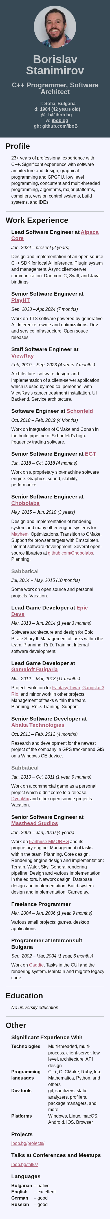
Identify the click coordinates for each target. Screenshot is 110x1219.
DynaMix (20, 798)
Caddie (36, 965)
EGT (90, 454)
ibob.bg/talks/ (24, 1164)
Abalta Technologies (38, 725)
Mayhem (19, 534)
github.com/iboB (60, 126)
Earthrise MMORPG (49, 841)
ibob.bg (60, 120)
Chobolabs (25, 503)
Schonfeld (80, 411)
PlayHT (20, 300)
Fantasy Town (66, 687)
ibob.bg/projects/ (27, 1143)
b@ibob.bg (60, 114)
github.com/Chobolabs (70, 553)
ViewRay (22, 356)
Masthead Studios (34, 823)
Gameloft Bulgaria (34, 669)
